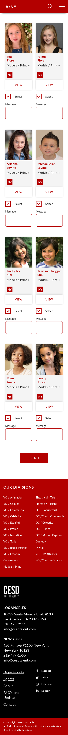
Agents (8, 678)
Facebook (46, 670)
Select (18, 96)
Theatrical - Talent (46, 497)
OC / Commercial (46, 510)
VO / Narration (12, 535)
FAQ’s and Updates (11, 695)
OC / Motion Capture (49, 535)
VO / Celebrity (12, 516)
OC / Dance (43, 529)
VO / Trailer (10, 541)
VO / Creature (12, 554)
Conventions (11, 560)
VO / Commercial (14, 510)
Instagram (46, 684)
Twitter (45, 677)
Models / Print (12, 566)
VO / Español (11, 522)
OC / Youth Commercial (50, 516)
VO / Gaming (11, 504)
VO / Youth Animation (49, 560)
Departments (13, 671)
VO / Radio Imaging (15, 548)
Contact (9, 704)
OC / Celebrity (44, 522)
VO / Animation (12, 497)
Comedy (41, 541)
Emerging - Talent (46, 504)
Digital (39, 548)
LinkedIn (45, 690)
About (8, 685)
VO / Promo (10, 529)
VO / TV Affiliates (46, 554)
